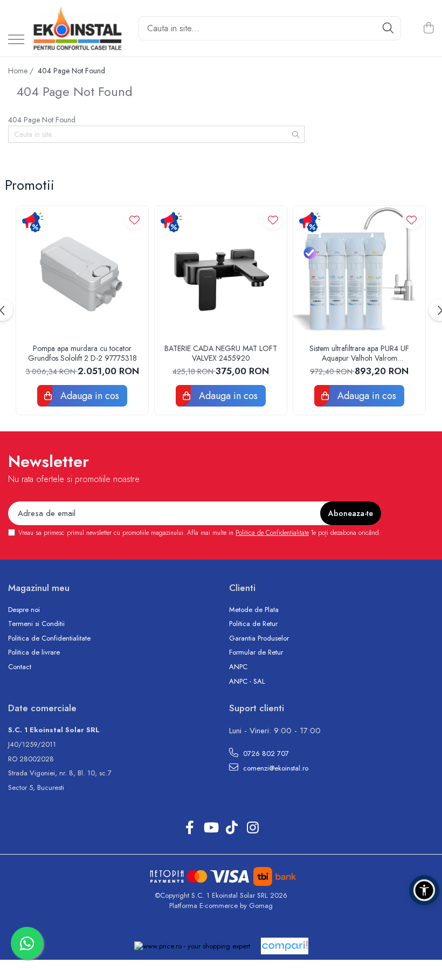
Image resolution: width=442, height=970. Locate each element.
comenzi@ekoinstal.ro (274, 768)
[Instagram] (252, 828)
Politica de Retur (253, 624)
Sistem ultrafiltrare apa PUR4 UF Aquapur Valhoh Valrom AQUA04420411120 (359, 353)
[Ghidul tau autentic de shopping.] (284, 946)
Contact (19, 667)
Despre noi (24, 610)
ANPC (238, 667)
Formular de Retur (256, 652)
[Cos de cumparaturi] (428, 28)
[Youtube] (210, 828)
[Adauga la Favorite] (134, 219)
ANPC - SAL (247, 681)
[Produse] (16, 40)
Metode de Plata (254, 610)
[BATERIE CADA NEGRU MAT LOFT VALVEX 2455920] (221, 272)
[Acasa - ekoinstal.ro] (77, 28)
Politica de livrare (34, 652)
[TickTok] (231, 828)
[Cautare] (388, 28)
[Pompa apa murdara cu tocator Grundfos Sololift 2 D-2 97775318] (82, 272)
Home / (22, 70)
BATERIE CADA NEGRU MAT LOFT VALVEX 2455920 (220, 353)
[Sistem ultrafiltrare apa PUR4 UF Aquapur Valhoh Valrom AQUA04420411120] (359, 272)
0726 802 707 (265, 753)
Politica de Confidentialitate (272, 533)
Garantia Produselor (259, 638)
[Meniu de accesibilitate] (424, 890)
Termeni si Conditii (36, 624)
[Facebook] (189, 828)
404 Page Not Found (71, 70)
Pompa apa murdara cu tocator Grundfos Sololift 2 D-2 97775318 (82, 353)
